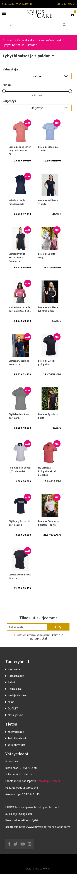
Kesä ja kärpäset (18, 695)
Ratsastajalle (16, 675)
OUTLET (13, 708)
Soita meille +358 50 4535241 (17, 4)
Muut (11, 702)
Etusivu (8, 40)
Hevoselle (14, 669)
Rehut (11, 682)
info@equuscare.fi (49, 781)
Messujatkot (15, 715)
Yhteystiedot (16, 731)
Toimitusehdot (17, 738)
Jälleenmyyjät (16, 744)
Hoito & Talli (15, 688)
